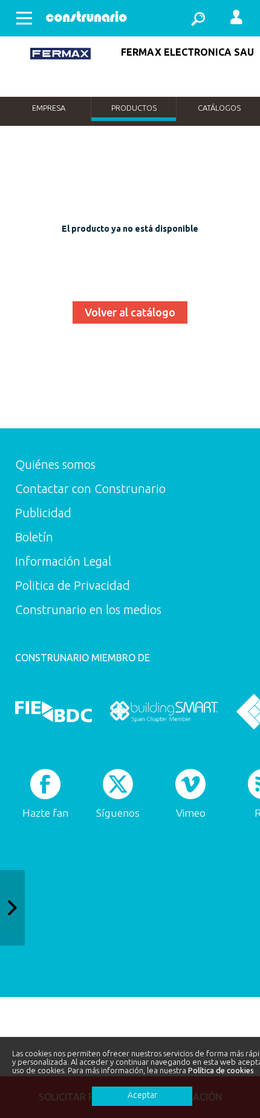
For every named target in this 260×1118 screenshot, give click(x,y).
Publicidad (43, 513)
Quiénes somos (55, 464)
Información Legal (63, 561)
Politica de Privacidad (72, 585)
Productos (134, 107)
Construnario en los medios (88, 609)
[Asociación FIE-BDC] (53, 711)
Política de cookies (221, 1070)
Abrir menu (24, 18)
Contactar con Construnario (90, 488)
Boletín (34, 537)
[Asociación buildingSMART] (163, 711)
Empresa (48, 107)
